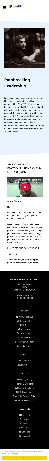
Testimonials (26, 329)
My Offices (26, 365)
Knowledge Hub (26, 317)
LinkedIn (26, 419)
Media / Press (26, 346)
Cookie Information (12, 454)
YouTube (26, 432)
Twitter (26, 423)
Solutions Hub (25, 321)
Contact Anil (25, 361)
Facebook (25, 415)
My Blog (25, 325)
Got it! (24, 458)
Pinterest (26, 436)
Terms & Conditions (25, 384)
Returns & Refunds (25, 388)
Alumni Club (26, 338)
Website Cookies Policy (25, 396)
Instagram (25, 428)
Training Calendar (26, 342)
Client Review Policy (25, 400)
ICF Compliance (25, 392)
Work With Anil (26, 333)
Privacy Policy (25, 380)
